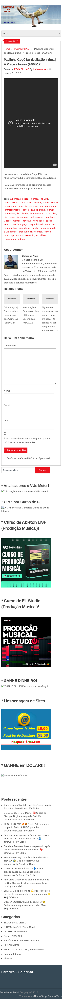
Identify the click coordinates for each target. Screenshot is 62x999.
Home (7, 48)
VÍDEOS (8, 958)
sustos (19, 235)
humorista (10, 213)
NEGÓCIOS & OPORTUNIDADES (21, 940)
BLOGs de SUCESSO (15, 922)
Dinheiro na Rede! (9, 992)
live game (10, 217)
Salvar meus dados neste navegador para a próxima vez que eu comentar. (27, 440)
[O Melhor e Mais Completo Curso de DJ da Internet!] (26, 511)
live (54, 213)
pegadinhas (11, 228)
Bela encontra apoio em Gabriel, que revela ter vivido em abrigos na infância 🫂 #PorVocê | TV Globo (26, 838)
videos (21, 239)
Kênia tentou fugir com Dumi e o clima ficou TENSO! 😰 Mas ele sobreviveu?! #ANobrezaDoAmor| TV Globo (26, 860)
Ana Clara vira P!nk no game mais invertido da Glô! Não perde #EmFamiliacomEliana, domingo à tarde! (26, 883)
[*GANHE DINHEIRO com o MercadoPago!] (24, 686)
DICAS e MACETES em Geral (19, 927)
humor (50, 209)
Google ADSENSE (13, 936)
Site (6, 420)
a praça (35, 198)
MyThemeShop (39, 996)
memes (17, 220)
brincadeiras (11, 202)
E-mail (7, 405)
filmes (26, 209)
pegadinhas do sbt (28, 228)
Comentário (10, 345)
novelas (27, 220)
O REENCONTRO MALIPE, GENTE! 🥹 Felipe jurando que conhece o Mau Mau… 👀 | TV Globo (26, 905)
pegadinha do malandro (42, 224)
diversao (33, 206)
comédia (22, 206)
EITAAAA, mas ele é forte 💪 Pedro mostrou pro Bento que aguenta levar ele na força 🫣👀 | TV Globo (27, 894)
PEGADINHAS (21, 48)
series (47, 231)
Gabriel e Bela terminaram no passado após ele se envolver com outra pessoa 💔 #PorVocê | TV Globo (27, 849)
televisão (29, 235)
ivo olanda (22, 213)
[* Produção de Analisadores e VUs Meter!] (24, 491)
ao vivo (44, 198)
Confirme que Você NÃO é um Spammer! (28, 458)
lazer (48, 213)
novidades (38, 220)
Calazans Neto (40, 69)
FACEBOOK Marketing (15, 931)
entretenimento (13, 209)
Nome (7, 390)
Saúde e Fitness (12, 954)
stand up (9, 235)
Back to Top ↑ (55, 996)
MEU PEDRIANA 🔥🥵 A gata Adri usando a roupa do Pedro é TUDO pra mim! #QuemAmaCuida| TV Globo (26, 827)
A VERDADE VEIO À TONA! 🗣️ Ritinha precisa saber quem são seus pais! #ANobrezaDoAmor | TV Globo (24, 871)
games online (38, 209)
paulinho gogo (20, 224)
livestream (22, 217)
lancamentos (36, 213)
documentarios (48, 206)
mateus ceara (37, 217)
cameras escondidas (30, 202)
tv (37, 235)
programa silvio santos (30, 231)
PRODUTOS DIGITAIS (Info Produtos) (24, 949)
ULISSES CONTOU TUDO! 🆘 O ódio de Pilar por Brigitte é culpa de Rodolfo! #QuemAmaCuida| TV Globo (25, 816)
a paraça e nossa (19, 198)
